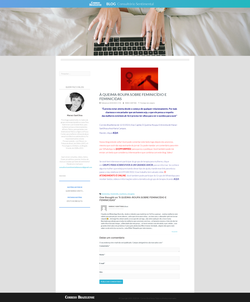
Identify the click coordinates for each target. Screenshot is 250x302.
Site (101, 272)
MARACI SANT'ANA (131, 103)
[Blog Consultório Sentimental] (133, 4)
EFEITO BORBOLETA (75, 201)
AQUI (115, 133)
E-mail (102, 263)
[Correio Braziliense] (97, 4)
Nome (102, 255)
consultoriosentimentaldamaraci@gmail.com (75, 167)
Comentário (104, 246)
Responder (175, 231)
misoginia (130, 194)
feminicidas (105, 194)
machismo (123, 194)
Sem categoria (151, 103)
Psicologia (143, 103)
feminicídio (115, 194)
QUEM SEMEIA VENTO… (75, 191)
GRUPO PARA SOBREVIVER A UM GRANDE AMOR (128, 165)
